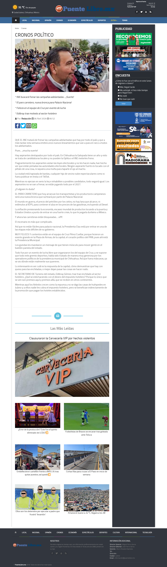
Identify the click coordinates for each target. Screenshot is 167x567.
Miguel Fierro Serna (123, 544)
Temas (124, 20)
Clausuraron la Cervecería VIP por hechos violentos (62, 338)
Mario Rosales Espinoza (121, 549)
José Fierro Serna (122, 546)
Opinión (48, 20)
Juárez (115, 556)
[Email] (28, 125)
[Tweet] (23, 125)
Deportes (102, 20)
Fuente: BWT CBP (131, 7)
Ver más (153, 7)
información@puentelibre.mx (122, 558)
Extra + (114, 20)
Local (24, 20)
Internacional (131, 532)
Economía (72, 20)
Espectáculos (87, 20)
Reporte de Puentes (141, 1)
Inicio (17, 28)
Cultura (116, 532)
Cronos (59, 20)
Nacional (36, 20)
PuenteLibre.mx (20, 565)
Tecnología (147, 532)
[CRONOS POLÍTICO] (17, 125)
